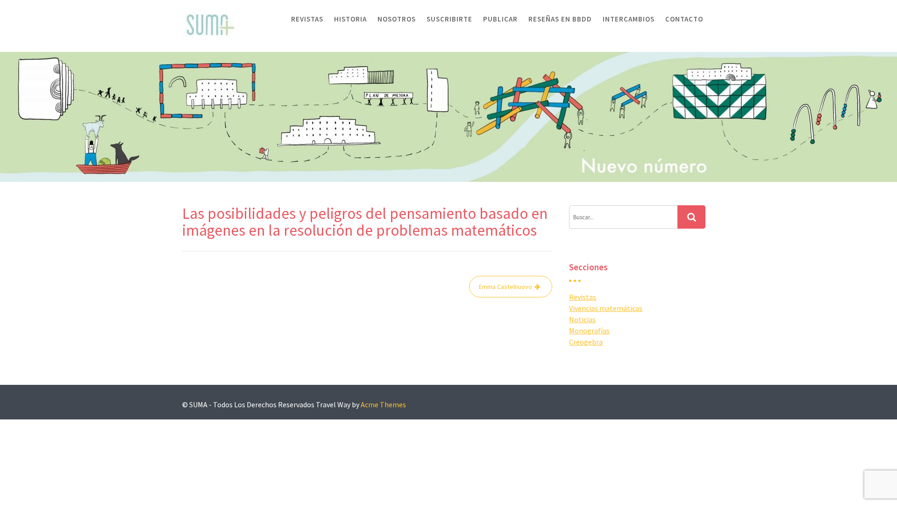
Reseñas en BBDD (560, 18)
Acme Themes (383, 404)
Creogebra (586, 341)
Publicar (500, 18)
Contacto (684, 18)
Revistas (307, 18)
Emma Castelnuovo (505, 286)
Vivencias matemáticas (605, 308)
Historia (350, 18)
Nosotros (396, 18)
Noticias (582, 319)
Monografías (589, 330)
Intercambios (629, 18)
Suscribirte (449, 18)
